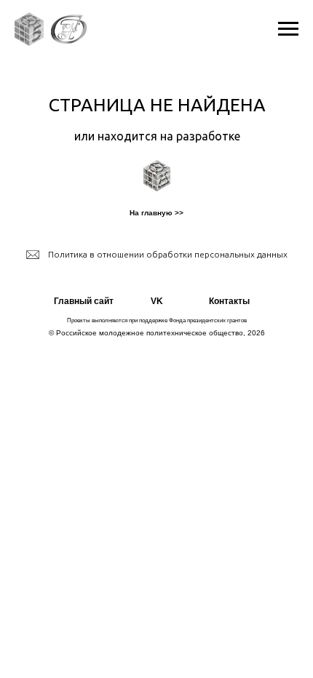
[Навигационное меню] (288, 29)
